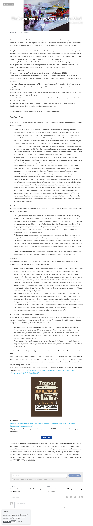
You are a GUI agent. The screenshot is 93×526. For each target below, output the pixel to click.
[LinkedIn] (75, 497)
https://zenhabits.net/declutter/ (21, 426)
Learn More (17, 518)
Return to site (9, 4)
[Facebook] (67, 497)
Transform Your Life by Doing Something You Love (64, 490)
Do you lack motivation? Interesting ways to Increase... (27, 490)
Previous (14, 486)
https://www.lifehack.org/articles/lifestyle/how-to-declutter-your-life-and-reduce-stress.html (44, 423)
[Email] (79, 497)
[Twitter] (71, 497)
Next (48, 486)
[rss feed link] (82, 497)
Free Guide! (46, 438)
